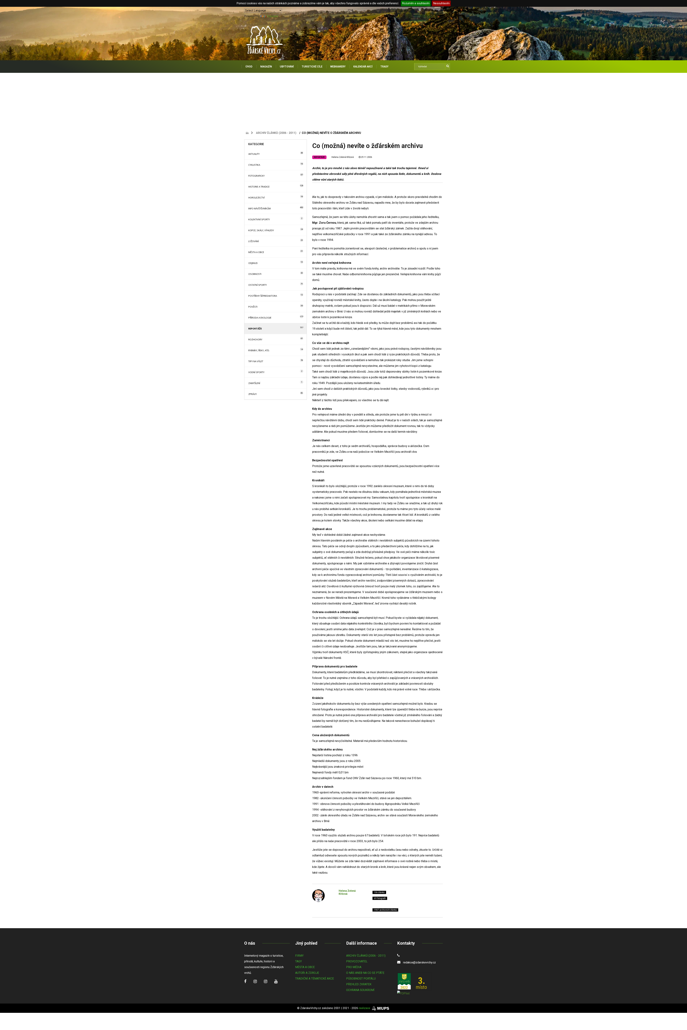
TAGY (298, 961)
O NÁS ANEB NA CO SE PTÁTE (365, 973)
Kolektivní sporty (259, 219)
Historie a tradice (259, 186)
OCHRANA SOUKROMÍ (360, 990)
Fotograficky (256, 175)
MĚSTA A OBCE (305, 967)
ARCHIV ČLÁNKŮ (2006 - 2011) (366, 955)
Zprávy (252, 394)
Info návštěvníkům (259, 208)
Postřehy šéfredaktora (262, 295)
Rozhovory (255, 339)
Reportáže (255, 328)
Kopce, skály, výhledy (261, 230)
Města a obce (256, 252)
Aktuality (254, 154)
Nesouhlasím (441, 3)
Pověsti (252, 306)
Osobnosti (254, 274)
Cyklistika (254, 164)
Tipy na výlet (255, 361)
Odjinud (253, 263)
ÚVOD (248, 66)
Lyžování (253, 241)
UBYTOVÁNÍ (287, 66)
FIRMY (299, 955)
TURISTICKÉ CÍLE (312, 66)
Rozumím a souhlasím (416, 3)
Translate (272, 16)
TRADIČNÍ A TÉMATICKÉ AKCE (314, 978)
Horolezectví (256, 197)
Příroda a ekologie (259, 317)
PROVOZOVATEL (356, 961)
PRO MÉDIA (353, 967)
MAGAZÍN (266, 66)
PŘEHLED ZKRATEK (358, 984)
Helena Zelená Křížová (343, 157)
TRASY (384, 66)
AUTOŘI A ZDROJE (307, 973)
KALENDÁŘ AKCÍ (362, 66)
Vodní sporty (256, 372)
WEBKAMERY (337, 66)
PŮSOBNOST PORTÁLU (361, 978)
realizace (365, 1008)
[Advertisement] (343, 100)
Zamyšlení (254, 383)
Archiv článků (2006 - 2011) (276, 133)
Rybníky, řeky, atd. (259, 350)
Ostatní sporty (257, 284)
